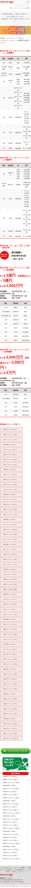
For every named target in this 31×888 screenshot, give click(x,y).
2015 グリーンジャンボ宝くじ (10, 713)
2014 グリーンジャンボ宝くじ (10, 738)
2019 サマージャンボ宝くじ (10, 604)
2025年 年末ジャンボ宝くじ (9, 785)
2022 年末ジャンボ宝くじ (9, 519)
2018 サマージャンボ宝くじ (10, 629)
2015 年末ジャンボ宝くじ (9, 694)
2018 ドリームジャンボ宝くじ (10, 634)
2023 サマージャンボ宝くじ (10, 504)
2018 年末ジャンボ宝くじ (9, 619)
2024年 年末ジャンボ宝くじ (9, 800)
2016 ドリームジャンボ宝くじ (10, 684)
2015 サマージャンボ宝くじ (10, 703)
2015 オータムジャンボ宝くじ (10, 699)
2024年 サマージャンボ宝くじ (10, 807)
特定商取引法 (9, 869)
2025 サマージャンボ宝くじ (10, 454)
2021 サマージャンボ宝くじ (10, 554)
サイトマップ (22, 871)
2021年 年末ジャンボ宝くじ (9, 846)
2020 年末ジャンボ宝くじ (9, 569)
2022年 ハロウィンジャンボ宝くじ (11, 834)
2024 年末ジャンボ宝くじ (9, 469)
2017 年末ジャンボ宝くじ (9, 644)
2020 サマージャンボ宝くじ (10, 579)
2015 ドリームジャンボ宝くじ (10, 708)
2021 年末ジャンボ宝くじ (9, 544)
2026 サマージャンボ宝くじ (10, 429)
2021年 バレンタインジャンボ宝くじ (11, 858)
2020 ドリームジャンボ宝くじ (10, 584)
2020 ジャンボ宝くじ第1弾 (10, 589)
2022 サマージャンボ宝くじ (10, 529)
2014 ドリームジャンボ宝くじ (10, 733)
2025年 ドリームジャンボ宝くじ (10, 794)
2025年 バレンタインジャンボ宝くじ (11, 797)
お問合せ (14, 871)
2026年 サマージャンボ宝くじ (10, 776)
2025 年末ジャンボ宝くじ (9, 444)
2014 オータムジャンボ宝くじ (10, 723)
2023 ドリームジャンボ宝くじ (10, 509)
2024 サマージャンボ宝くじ (10, 479)
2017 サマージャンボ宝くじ (10, 654)
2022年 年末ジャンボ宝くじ (9, 831)
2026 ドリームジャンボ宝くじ (10, 434)
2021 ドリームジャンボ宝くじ (10, 559)
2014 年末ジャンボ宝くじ (9, 718)
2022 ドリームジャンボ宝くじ (10, 534)
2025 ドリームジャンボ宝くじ (10, 459)
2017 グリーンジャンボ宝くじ (10, 664)
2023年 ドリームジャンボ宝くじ (10, 825)
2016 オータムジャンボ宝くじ (10, 674)
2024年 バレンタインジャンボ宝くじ (11, 813)
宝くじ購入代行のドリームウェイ (22, 5)
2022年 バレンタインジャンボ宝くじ (11, 843)
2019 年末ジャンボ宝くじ (9, 594)
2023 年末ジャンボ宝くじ (9, 494)
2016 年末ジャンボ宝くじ (9, 669)
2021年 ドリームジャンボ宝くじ (10, 855)
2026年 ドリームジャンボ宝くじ (10, 779)
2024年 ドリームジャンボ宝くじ (10, 810)
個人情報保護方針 (19, 869)
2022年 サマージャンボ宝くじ (10, 837)
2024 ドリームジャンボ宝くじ (10, 484)
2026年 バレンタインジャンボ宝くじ (11, 782)
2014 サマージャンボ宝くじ (10, 728)
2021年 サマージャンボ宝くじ (10, 852)
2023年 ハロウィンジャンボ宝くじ (11, 819)
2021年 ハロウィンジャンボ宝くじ (11, 849)
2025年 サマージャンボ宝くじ (10, 791)
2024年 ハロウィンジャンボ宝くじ (11, 804)
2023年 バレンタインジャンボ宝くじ (11, 828)
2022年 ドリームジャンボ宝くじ (10, 840)
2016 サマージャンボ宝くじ (10, 679)
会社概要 (22, 867)
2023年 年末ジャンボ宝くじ (9, 816)
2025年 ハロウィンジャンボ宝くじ (11, 788)
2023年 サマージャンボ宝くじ (10, 822)
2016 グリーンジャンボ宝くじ (10, 689)
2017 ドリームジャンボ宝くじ (10, 659)
